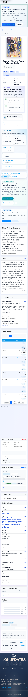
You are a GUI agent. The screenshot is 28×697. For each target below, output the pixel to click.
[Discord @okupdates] (20, 664)
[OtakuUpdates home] (14, 655)
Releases (14, 668)
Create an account (7, 489)
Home (5, 30)
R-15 (17, 526)
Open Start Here (7, 198)
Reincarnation (22, 526)
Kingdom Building (6, 522)
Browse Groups (6, 221)
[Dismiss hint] (16, 203)
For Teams (23, 675)
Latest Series (22, 668)
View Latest (15, 221)
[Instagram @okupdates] (7, 664)
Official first (17, 476)
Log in (3, 595)
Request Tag (10, 517)
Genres (22, 671)
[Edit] (25, 228)
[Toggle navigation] (26, 2)
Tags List (4, 517)
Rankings (14, 671)
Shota (8, 527)
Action (3, 513)
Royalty (4, 527)
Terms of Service (17, 694)
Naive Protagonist (15, 524)
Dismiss (19, 24)
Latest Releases (16, 173)
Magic (17, 522)
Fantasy (8, 513)
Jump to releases (8, 203)
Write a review (6, 625)
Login (22, 487)
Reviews (15, 176)
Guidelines (13, 625)
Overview (6, 173)
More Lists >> (5, 325)
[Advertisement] (14, 421)
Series (11, 30)
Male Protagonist (6, 524)
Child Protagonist (6, 521)
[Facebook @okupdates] (12, 664)
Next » (22, 402)
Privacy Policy (9, 694)
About (5, 675)
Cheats (19, 519)
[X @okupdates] (16, 664)
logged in (22, 642)
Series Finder (5, 671)
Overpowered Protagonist (8, 526)
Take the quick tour (8, 24)
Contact (14, 675)
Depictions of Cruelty (16, 521)
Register (22, 645)
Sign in (4, 122)
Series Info (6, 176)
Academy (4, 519)
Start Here (5, 668)
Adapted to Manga (11, 519)
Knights (13, 522)
